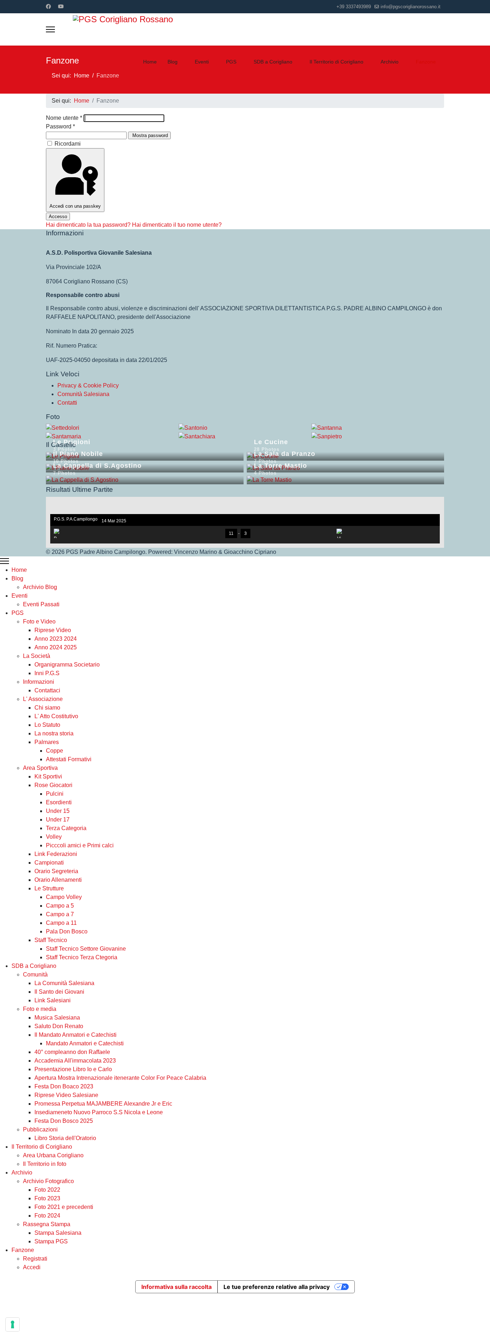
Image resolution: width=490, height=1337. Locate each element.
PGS (231, 62)
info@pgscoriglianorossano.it (410, 6)
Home (150, 62)
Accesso (58, 216)
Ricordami (68, 144)
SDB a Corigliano (273, 62)
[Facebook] (48, 6)
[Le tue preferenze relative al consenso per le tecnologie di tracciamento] (12, 1324)
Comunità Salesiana (83, 394)
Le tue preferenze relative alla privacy (276, 1286)
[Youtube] (61, 6)
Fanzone (426, 62)
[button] (434, 505)
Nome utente (64, 118)
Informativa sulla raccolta (176, 1286)
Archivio (390, 62)
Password (60, 126)
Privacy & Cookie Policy (88, 385)
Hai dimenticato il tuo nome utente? (177, 225)
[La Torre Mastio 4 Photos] (345, 480)
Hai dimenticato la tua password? (89, 225)
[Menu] (50, 29)
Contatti (67, 403)
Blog (173, 62)
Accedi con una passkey (75, 206)
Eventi (202, 62)
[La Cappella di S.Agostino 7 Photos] (145, 480)
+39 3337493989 (353, 6)
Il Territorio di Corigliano (336, 62)
